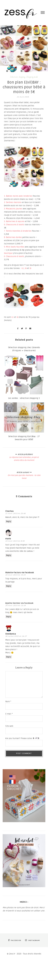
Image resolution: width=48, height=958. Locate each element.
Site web (9, 726)
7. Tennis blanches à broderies (17, 231)
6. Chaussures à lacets (14, 224)
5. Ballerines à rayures (14, 221)
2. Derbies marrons (12, 202)
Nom (8, 701)
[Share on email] (30, 328)
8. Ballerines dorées (13, 237)
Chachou (9, 511)
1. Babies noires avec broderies (18, 196)
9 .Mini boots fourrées (14, 247)
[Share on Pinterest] (26, 328)
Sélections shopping (17, 77)
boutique (8, 253)
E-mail (9, 714)
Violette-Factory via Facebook (19, 572)
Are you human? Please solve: (19, 738)
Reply (8, 521)
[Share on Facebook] (18, 328)
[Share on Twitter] (22, 328)
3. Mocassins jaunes (13, 208)
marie (8, 538)
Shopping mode (32, 77)
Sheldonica (10, 634)
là (26, 268)
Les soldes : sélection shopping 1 (24, 398)
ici (22, 268)
